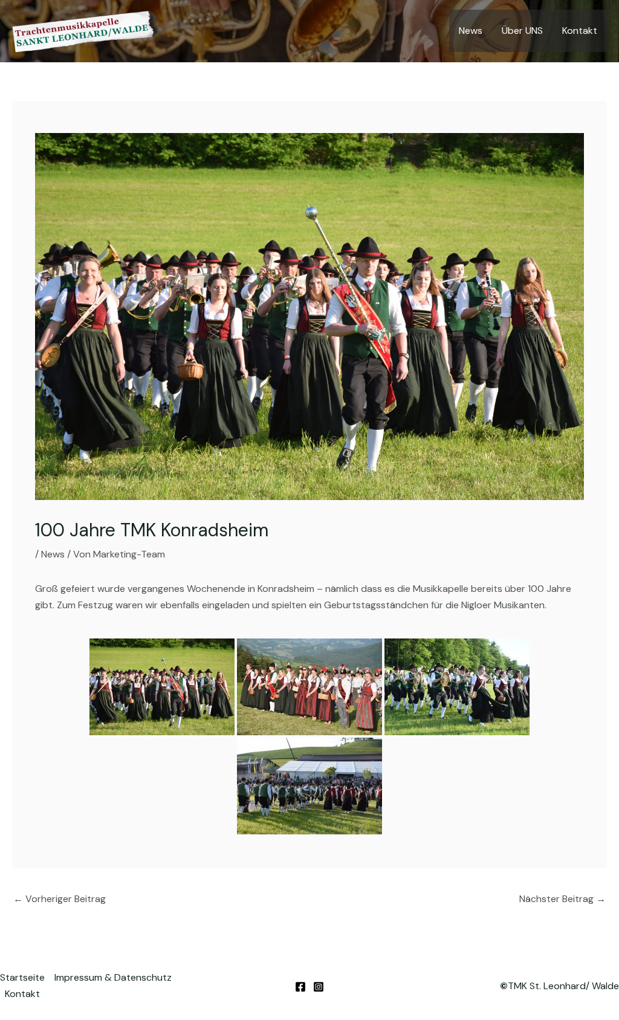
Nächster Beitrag (562, 898)
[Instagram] (318, 986)
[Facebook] (300, 986)
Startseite (22, 977)
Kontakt (579, 30)
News (470, 30)
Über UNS (522, 30)
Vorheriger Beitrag (59, 898)
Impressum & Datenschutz (113, 977)
